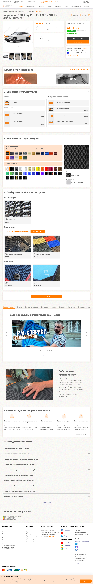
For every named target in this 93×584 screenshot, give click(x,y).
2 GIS (65, 548)
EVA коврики (29, 533)
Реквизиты (5, 539)
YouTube (66, 533)
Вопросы (84, 15)
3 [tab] (45, 350)
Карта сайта (29, 537)
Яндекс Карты (68, 542)
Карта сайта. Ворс (31, 539)
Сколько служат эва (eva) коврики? (17, 448)
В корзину (46, 296)
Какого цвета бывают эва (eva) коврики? (19, 480)
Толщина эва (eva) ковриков (14, 496)
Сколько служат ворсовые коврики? (17, 454)
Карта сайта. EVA (30, 541)
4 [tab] (47, 350)
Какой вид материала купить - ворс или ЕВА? (20, 491)
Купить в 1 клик (78, 38)
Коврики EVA (42, 6)
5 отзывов (47, 23)
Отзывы (66, 6)
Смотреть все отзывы (46, 355)
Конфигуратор (78, 42)
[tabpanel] (46, 334)
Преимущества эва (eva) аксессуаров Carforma (21, 459)
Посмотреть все (46, 502)
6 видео (75, 15)
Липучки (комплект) (42, 283)
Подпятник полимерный (43, 254)
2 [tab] (43, 350)
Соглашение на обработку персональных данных (9, 547)
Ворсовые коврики (31, 6)
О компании (5, 537)
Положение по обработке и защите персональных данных (12, 544)
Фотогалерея (58, 6)
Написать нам (82, 544)
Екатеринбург (8, 1)
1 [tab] (41, 350)
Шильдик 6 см (11, 219)
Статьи (50, 6)
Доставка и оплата (76, 6)
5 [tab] (49, 350)
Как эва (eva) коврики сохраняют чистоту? (19, 470)
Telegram (66, 536)
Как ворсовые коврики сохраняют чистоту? (19, 475)
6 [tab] (52, 350)
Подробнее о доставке (73, 55)
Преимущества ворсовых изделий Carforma (19, 464)
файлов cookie (8, 579)
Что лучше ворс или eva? (77, 69)
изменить (84, 48)
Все (27, 530)
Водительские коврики (32, 536)
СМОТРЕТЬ (36, 231)
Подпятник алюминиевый (14, 254)
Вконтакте (67, 530)
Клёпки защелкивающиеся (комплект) (18, 283)
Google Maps (67, 545)
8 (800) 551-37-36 (33, 2)
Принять (85, 581)
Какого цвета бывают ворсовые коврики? (19, 486)
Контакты (86, 6)
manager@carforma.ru (82, 541)
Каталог (21, 6)
